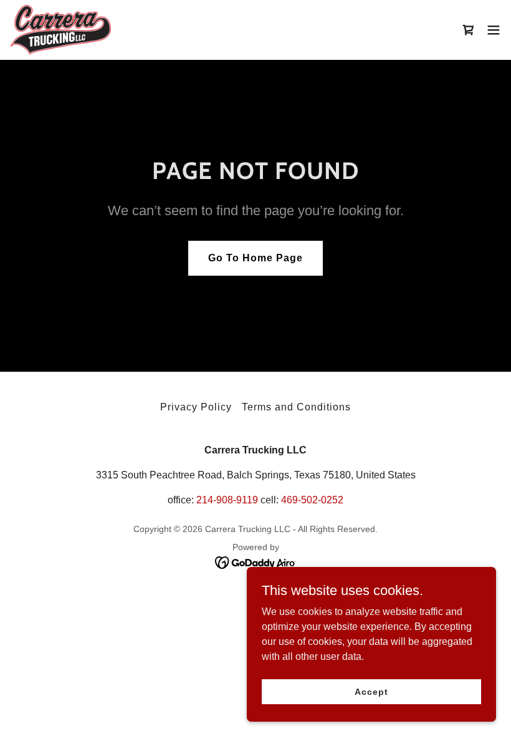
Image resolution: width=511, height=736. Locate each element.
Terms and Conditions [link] (296, 407)
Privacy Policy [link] (196, 407)
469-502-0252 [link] (312, 500)
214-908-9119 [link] (227, 500)
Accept (371, 691)
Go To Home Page (255, 258)
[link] (60, 30)
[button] (493, 29)
